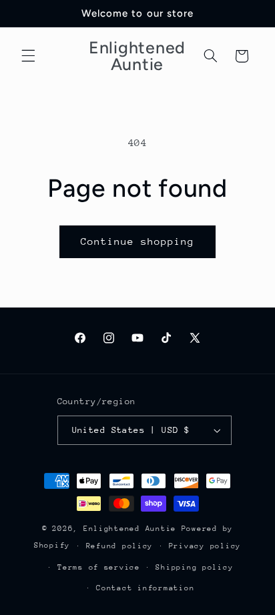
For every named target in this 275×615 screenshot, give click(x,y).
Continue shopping (138, 241)
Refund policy (120, 546)
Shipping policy (194, 567)
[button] (28, 56)
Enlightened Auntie (132, 528)
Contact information (145, 588)
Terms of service (98, 567)
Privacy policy (205, 546)
